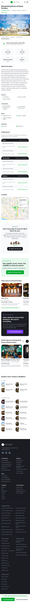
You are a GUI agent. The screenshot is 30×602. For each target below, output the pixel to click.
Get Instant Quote (8, 599)
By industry (4, 468)
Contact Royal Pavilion (22, 599)
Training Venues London (6, 520)
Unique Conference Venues (7, 510)
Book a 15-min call (16, 248)
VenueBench (4, 491)
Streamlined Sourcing (6, 462)
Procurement (4, 475)
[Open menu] (3, 2)
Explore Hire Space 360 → (15, 272)
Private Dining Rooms (6, 515)
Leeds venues (11, 550)
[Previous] (22, 341)
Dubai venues (4, 581)
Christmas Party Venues (20, 510)
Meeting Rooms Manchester (21, 546)
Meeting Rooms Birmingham (21, 554)
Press (3, 494)
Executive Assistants (6, 479)
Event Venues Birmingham (21, 552)
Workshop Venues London (21, 532)
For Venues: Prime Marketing (20, 467)
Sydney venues (5, 589)
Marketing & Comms (6, 481)
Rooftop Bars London (20, 515)
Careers (3, 493)
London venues (5, 540)
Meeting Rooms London (20, 517)
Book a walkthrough (6, 470)
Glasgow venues (5, 553)
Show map (4, 12)
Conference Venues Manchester (20, 541)
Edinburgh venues (5, 548)
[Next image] (20, 290)
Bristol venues (4, 550)
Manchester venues (5, 543)
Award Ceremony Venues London (21, 526)
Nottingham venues (6, 565)
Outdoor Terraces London (7, 534)
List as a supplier (19, 473)
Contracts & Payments (6, 464)
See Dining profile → (23, 140)
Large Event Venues (20, 529)
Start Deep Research (16, 331)
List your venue (19, 471)
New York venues (5, 576)
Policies (3, 498)
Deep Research (19, 460)
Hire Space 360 (5, 460)
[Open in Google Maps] (15, 208)
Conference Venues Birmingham (20, 549)
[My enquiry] (27, 2)
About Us (3, 487)
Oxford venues (4, 567)
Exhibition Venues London (7, 529)
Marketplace (19, 462)
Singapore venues (5, 586)
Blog (2, 489)
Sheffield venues (5, 570)
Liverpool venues (5, 555)
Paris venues (4, 579)
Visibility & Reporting (6, 466)
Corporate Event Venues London (20, 523)
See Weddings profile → (22, 176)
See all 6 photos (24, 33)
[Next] (27, 341)
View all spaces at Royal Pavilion (10, 307)
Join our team (19, 487)
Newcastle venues (5, 562)
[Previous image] (3, 290)
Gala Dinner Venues (5, 526)
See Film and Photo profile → (21, 158)
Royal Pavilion (6, 10)
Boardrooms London (20, 520)
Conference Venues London (7, 508)
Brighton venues (5, 558)
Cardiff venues (4, 560)
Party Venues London (20, 513)
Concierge (18, 464)
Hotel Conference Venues (21, 508)
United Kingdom (5, 37)
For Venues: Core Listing (21, 469)
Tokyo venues (4, 584)
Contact (3, 496)
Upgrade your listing (20, 491)
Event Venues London (6, 523)
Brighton (13, 37)
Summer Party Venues (6, 513)
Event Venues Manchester (21, 544)
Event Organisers (5, 477)
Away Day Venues (5, 517)
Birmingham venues (6, 545)
